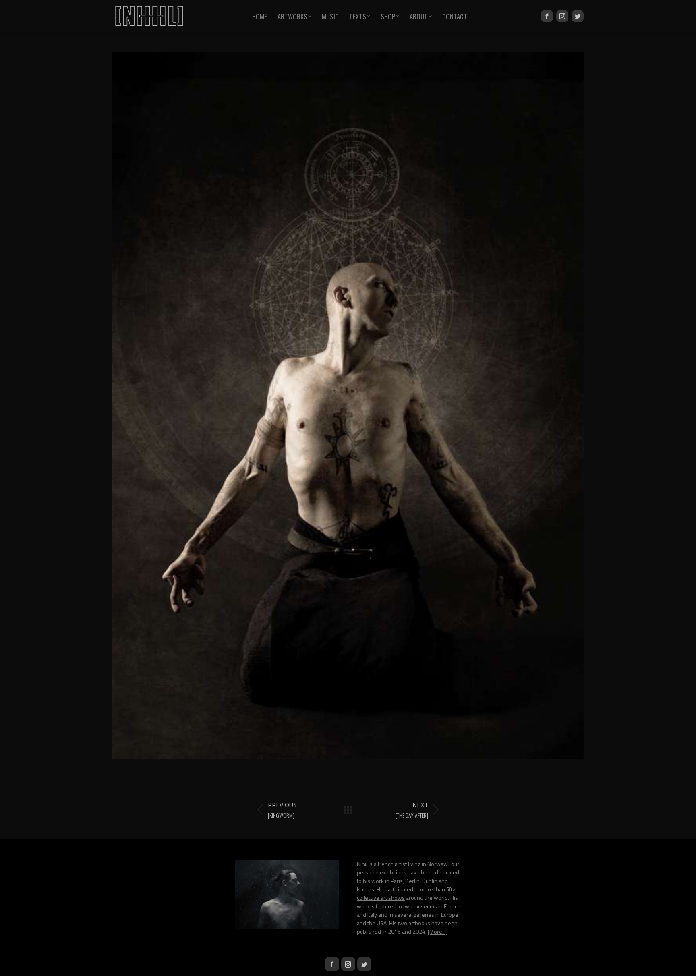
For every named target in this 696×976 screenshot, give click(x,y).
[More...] (438, 931)
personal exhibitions (381, 872)
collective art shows (381, 897)
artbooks (419, 923)
